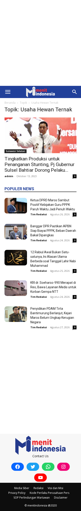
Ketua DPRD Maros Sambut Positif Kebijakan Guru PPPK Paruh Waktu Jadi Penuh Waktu (52, 204)
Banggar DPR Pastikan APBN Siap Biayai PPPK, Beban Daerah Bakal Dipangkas (53, 230)
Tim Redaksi (38, 214)
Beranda (10, 103)
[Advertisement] (40, 43)
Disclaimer (61, 497)
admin (8, 176)
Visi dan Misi (55, 488)
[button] (7, 92)
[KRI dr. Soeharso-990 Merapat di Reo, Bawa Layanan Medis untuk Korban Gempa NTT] (15, 288)
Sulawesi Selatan (15, 151)
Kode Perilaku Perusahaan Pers (49, 493)
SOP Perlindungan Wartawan (32, 497)
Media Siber (21, 488)
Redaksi (38, 488)
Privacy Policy (16, 493)
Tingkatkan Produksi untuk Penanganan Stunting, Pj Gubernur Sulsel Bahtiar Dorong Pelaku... (39, 164)
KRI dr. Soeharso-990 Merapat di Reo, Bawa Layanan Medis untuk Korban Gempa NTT (53, 287)
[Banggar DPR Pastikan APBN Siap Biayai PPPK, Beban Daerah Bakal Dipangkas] (15, 231)
